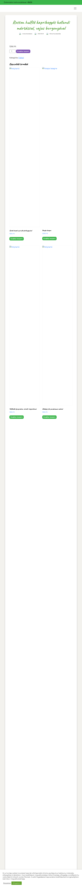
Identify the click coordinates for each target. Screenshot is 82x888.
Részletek (7, 883)
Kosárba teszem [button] (16, 239)
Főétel (21, 58)
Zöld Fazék (13, 8)
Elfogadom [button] (16, 883)
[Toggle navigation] (75, 8)
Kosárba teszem (23, 51)
